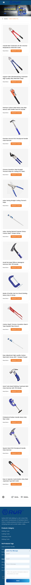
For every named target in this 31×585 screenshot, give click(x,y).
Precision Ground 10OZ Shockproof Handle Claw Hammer (15, 139)
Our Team (5, 568)
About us (4, 562)
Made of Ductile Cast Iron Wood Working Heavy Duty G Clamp (15, 294)
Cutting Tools (5, 534)
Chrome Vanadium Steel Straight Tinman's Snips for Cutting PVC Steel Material (13, 171)
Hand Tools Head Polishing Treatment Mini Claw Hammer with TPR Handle (15, 387)
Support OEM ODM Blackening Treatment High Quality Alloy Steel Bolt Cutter (15, 78)
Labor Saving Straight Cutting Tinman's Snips (14, 201)
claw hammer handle (8, 547)
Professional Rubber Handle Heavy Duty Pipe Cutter (15, 418)
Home (6, 19)
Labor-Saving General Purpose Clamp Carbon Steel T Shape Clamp (14, 232)
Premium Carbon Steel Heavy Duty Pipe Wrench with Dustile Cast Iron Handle (14, 108)
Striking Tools (5, 531)
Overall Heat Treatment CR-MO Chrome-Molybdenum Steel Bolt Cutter (15, 47)
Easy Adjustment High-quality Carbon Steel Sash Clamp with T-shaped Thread (15, 356)
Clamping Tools (6, 537)
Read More (5, 51)
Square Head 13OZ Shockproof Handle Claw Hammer (14, 449)
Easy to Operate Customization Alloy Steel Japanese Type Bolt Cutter (15, 480)
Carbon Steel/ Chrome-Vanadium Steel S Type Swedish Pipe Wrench (15, 325)
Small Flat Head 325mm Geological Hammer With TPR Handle (13, 263)
